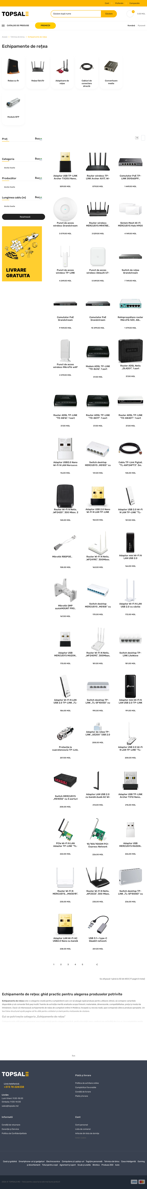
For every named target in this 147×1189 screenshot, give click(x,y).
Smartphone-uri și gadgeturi (32, 1161)
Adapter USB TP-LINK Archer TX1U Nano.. (130, 795)
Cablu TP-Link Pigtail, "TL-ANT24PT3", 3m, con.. (130, 463)
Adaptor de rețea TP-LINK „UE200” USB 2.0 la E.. (98, 733)
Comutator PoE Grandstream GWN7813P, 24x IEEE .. (65, 318)
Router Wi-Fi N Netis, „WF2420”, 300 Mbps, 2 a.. (65, 510)
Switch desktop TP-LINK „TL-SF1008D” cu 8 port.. (130, 892)
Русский (141, 25)
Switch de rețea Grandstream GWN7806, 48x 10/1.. (130, 271)
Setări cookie (80, 1138)
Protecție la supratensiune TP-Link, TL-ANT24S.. (65, 748)
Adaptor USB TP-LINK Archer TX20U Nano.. (65, 176)
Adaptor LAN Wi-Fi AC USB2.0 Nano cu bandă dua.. (65, 939)
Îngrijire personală (94, 1161)
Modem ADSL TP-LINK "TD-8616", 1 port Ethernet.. (98, 367)
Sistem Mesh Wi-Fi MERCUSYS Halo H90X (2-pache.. (130, 224)
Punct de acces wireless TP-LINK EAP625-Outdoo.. (65, 271)
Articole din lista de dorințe (87, 1133)
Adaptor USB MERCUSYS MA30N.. (130, 844)
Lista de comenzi (83, 1129)
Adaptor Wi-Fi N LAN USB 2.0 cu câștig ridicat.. (130, 604)
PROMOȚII (45, 25)
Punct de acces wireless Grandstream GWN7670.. (65, 224)
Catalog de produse (18, 25)
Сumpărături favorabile (85, 1087)
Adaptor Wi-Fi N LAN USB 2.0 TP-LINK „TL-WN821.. (65, 701)
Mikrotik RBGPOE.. (62, 556)
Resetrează (25, 217)
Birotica (96, 1165)
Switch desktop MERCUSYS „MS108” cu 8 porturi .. (98, 604)
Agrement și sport (68, 1165)
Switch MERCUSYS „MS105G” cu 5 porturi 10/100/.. (65, 797)
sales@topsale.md (10, 1106)
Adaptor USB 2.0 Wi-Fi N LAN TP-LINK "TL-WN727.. (130, 510)
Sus (73, 1056)
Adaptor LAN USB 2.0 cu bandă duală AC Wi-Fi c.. (98, 795)
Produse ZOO (107, 1165)
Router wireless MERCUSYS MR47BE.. (98, 224)
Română (131, 25)
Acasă (4, 37)
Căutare (109, 14)
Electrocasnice (53, 1161)
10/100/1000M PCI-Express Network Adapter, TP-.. (98, 845)
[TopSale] (15, 14)
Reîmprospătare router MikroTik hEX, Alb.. (130, 318)
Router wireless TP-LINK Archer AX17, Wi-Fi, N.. (98, 176)
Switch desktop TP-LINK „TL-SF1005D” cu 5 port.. (98, 701)
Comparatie (134, 3)
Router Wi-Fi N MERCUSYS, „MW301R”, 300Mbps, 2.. (65, 892)
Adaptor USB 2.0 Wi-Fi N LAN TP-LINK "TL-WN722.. (130, 748)
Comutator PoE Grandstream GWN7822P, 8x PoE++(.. (98, 318)
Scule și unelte (84, 1165)
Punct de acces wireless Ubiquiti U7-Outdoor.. (97, 271)
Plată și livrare (81, 1096)
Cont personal (81, 1125)
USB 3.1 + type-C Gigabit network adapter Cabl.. (98, 939)
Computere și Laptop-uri (73, 1161)
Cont (107, 3)
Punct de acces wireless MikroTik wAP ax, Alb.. (65, 365)
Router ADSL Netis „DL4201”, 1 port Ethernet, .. (130, 366)
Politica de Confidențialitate (14, 1133)
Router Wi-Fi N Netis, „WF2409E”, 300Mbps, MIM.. (98, 653)
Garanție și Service (10, 1129)
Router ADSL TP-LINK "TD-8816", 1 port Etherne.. (65, 416)
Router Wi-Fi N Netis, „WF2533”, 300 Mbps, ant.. (98, 892)
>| (97, 964)
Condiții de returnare (11, 1125)
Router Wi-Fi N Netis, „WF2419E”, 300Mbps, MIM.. (98, 557)
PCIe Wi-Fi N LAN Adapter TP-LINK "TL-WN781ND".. (65, 844)
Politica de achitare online (87, 1083)
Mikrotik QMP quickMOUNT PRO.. (65, 606)
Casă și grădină (10, 1161)
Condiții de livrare (83, 1092)
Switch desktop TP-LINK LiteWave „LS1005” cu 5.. (130, 653)
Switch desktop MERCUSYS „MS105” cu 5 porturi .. (98, 463)
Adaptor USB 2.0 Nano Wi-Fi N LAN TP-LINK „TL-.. (98, 510)
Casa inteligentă (128, 1161)
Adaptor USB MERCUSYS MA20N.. (65, 653)
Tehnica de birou (17, 37)
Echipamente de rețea (37, 37)
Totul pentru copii (50, 1165)
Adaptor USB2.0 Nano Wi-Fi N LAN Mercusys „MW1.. (65, 463)
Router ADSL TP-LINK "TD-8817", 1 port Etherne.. (98, 416)
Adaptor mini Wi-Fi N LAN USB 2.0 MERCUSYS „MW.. (130, 556)
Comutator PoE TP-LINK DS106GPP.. (130, 176)
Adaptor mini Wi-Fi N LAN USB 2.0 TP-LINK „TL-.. (130, 701)
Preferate (119, 3)
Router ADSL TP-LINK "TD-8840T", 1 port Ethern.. (130, 416)
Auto (117, 1165)
